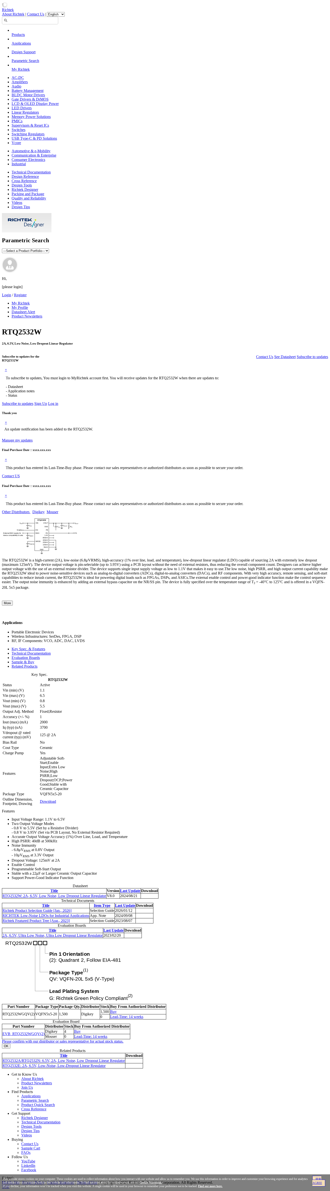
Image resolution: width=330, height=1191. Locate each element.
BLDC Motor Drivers (28, 95)
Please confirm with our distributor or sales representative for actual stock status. (62, 1041)
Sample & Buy (23, 662)
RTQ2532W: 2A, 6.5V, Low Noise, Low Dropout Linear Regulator (54, 896)
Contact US (11, 476)
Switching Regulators (28, 134)
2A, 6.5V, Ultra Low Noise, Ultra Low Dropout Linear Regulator (52, 935)
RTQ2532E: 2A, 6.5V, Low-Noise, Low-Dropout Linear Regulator (54, 1066)
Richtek (8, 10)
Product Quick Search (38, 1105)
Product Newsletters (27, 316)
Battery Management (27, 91)
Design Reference (25, 176)
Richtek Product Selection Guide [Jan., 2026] (37, 910)
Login (6, 295)
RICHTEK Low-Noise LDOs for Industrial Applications (45, 916)
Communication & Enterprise (34, 155)
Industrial (19, 164)
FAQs (25, 1152)
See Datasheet (285, 357)
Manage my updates (17, 440)
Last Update (130, 891)
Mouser (52, 512)
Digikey (38, 512)
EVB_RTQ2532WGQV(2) (23, 1034)
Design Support (24, 52)
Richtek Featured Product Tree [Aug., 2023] (36, 921)
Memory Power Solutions (31, 117)
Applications (21, 43)
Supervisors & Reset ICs (30, 125)
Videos (17, 203)
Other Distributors (16, 512)
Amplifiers (20, 82)
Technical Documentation (31, 172)
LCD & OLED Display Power (35, 104)
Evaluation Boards (26, 658)
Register (20, 295)
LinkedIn (28, 1165)
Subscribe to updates (312, 357)
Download (48, 801)
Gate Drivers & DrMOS (30, 99)
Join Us (27, 1087)
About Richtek (13, 14)
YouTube (28, 1161)
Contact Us (35, 14)
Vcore (16, 143)
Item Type (102, 905)
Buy (113, 1012)
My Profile (20, 307)
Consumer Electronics (28, 160)
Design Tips (21, 207)
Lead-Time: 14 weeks (126, 1017)
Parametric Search (25, 61)
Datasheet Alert (23, 312)
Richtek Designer (25, 189)
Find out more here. (210, 1186)
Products (18, 35)
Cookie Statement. (150, 1182)
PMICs (17, 121)
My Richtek (21, 69)
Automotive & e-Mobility (31, 151)
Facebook (28, 1170)
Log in (53, 404)
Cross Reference (24, 181)
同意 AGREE (317, 1181)
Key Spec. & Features (28, 649)
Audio (16, 86)
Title (54, 891)
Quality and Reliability (29, 198)
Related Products (24, 666)
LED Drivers (22, 108)
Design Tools (22, 185)
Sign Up (40, 404)
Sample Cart (30, 1148)
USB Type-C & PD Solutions (34, 138)
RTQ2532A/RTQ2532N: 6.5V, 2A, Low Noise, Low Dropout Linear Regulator (63, 1061)
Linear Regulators (25, 112)
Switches (18, 130)
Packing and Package (28, 194)
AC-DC (18, 78)
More (7, 603)
